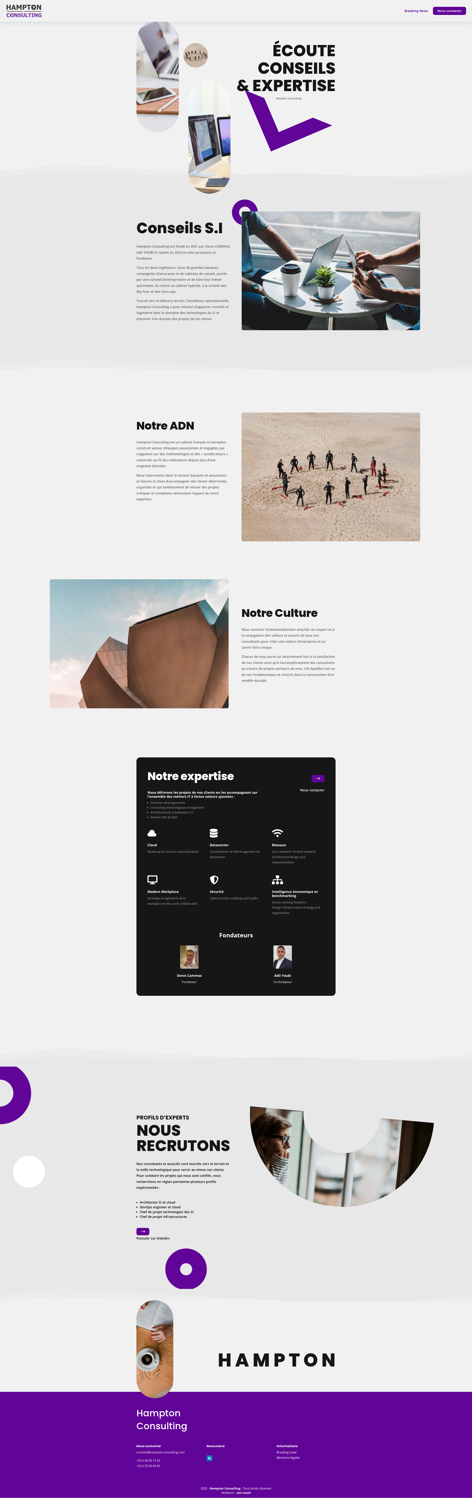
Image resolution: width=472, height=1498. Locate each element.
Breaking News (416, 11)
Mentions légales (288, 1458)
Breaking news (287, 1452)
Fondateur (189, 982)
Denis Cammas (189, 975)
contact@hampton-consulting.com (160, 1452)
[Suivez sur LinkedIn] (209, 1458)
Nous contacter (449, 11)
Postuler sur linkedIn (152, 1238)
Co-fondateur (282, 982)
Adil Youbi (282, 975)
